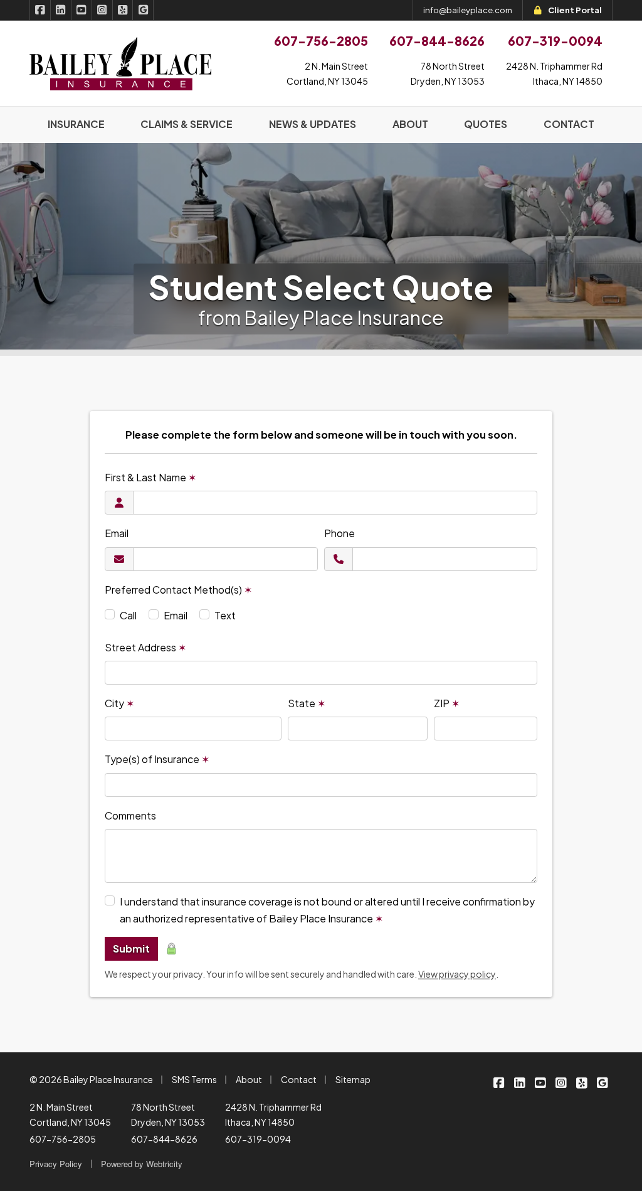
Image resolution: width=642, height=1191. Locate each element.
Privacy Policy (55, 1164)
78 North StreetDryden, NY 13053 (448, 73)
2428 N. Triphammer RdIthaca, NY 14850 (554, 73)
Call (128, 615)
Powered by (141, 1164)
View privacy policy (457, 974)
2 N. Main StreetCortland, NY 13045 (327, 73)
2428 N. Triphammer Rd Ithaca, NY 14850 (273, 1114)
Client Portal (575, 10)
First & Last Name (150, 477)
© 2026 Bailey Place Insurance (91, 1079)
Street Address (145, 647)
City (119, 703)
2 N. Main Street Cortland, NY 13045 (70, 1114)
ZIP (447, 703)
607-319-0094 (258, 1139)
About (249, 1079)
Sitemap (353, 1079)
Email (117, 533)
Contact (299, 1079)
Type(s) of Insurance (157, 759)
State (306, 703)
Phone (339, 533)
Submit (131, 948)
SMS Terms (194, 1079)
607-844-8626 (164, 1139)
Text (225, 615)
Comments (130, 815)
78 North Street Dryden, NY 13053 (168, 1114)
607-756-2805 (62, 1139)
